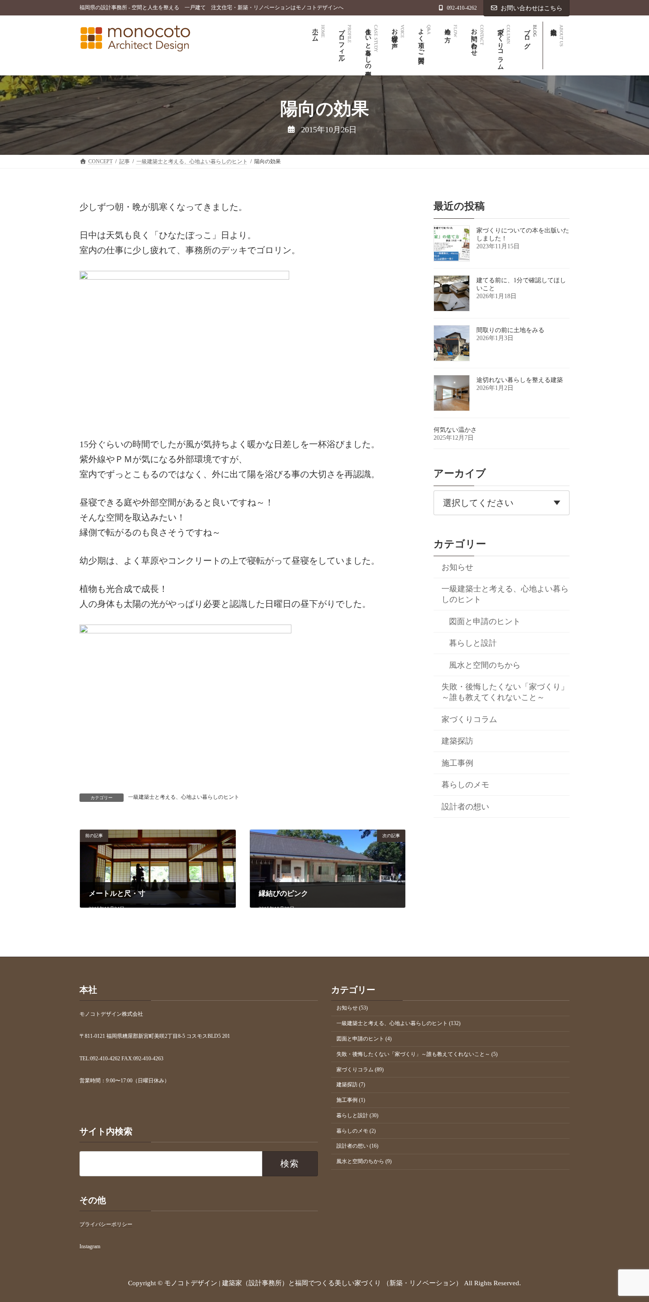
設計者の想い (465, 806)
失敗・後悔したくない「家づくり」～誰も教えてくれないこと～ (505, 692)
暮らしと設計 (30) (357, 1115)
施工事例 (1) (350, 1100)
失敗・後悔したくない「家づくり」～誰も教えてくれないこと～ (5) (417, 1054)
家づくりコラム (469, 719)
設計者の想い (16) (357, 1146)
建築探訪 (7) (350, 1084)
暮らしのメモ (465, 784)
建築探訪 (457, 741)
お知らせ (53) (352, 1008)
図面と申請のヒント (485, 621)
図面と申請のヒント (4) (364, 1039)
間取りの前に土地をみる (510, 330)
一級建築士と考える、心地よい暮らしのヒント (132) (398, 1023)
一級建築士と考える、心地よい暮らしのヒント (183, 797)
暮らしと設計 (473, 643)
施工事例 (457, 762)
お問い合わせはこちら (531, 8)
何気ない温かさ (455, 430)
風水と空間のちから (485, 664)
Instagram (89, 1247)
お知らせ (457, 566)
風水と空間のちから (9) (364, 1161)
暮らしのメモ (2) (356, 1131)
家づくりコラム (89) (360, 1069)
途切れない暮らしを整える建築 (519, 380)
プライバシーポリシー (105, 1224)
